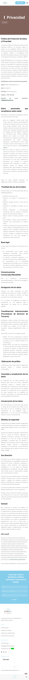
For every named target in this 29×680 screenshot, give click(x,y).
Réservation (20, 3)
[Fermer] (26, 677)
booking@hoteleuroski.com (8, 646)
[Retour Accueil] (5, 3)
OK (15, 677)
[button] (27, 3)
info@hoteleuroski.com (7, 100)
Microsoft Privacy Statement (18, 559)
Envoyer (14, 599)
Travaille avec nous (7, 648)
